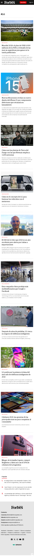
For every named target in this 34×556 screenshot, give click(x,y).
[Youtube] (20, 539)
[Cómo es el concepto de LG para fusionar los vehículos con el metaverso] (17, 182)
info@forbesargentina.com (11, 517)
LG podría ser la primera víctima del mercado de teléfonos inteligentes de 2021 (16, 374)
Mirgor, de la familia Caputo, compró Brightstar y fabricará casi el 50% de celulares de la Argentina (16, 462)
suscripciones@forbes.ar (14, 522)
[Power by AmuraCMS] (17, 544)
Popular (4, 476)
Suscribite (23, 2)
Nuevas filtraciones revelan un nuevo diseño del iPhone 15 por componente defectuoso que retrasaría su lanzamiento (16, 101)
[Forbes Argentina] (9, 2)
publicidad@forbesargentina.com (14, 514)
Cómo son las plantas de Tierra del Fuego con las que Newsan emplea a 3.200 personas (16, 152)
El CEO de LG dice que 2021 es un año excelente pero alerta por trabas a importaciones (16, 242)
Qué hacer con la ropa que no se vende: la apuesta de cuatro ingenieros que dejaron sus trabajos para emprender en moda (18, 488)
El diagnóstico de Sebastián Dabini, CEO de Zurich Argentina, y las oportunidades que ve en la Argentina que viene (18, 481)
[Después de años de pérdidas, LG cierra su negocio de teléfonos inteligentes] (17, 316)
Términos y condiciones (14, 532)
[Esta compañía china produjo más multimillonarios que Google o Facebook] (17, 271)
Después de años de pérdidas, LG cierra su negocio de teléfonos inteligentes (17, 333)
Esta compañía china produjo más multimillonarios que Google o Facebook (15, 289)
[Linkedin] (23, 539)
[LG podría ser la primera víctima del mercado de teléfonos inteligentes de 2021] (17, 357)
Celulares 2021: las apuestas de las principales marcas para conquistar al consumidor (16, 419)
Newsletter (10, 530)
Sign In (31, 2)
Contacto (16, 530)
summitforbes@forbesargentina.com (13, 520)
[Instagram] (17, 539)
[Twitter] (14, 539)
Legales (23, 532)
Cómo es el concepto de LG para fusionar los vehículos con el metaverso (14, 199)
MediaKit (3, 530)
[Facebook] (12, 539)
